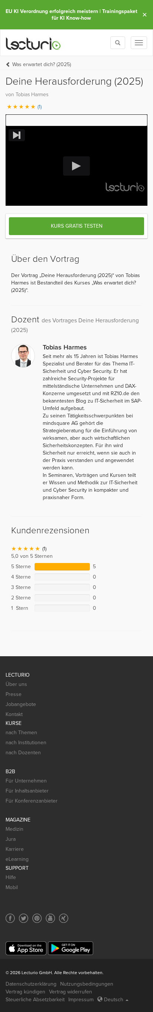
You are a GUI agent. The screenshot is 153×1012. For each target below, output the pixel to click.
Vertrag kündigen (25, 992)
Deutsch (113, 999)
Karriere (15, 849)
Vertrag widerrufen (70, 992)
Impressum (81, 999)
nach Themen (21, 732)
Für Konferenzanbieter (32, 801)
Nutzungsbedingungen (86, 984)
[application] (76, 166)
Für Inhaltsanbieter (27, 791)
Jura (11, 839)
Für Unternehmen (26, 781)
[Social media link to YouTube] (50, 918)
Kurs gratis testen (76, 226)
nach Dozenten (23, 752)
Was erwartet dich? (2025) (41, 64)
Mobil (12, 887)
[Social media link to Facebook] (10, 918)
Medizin (14, 829)
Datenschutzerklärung (31, 984)
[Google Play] (70, 948)
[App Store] (26, 948)
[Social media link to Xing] (63, 918)
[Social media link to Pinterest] (37, 918)
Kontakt (14, 714)
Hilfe (11, 877)
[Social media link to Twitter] (23, 918)
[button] (76, 120)
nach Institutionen (26, 742)
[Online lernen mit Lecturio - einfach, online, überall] (33, 43)
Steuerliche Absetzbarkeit (35, 999)
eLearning (17, 859)
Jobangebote (21, 704)
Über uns (16, 684)
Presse (14, 694)
